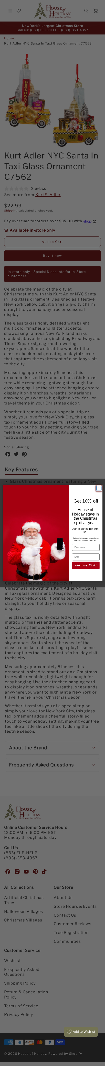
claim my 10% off (85, 565)
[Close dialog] (98, 488)
